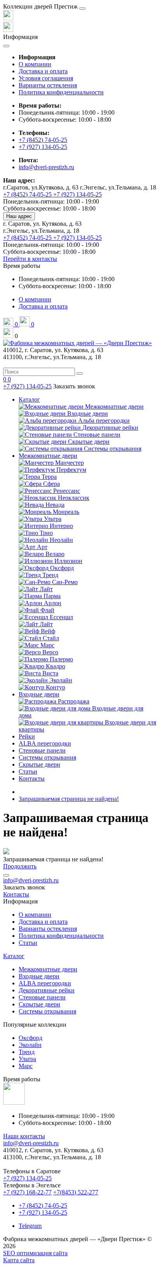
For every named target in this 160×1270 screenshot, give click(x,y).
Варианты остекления (48, 85)
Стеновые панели (42, 750)
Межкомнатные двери (48, 455)
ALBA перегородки (45, 743)
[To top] (6, 875)
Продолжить (20, 866)
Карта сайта (19, 1260)
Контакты (32, 778)
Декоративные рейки (47, 990)
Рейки (27, 736)
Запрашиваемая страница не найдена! (69, 798)
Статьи (28, 771)
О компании (35, 64)
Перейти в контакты (30, 258)
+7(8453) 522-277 (75, 1192)
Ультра (27, 1059)
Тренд (27, 1052)
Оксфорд (30, 1037)
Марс (26, 1066)
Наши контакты (24, 1136)
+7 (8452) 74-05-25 (43, 139)
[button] (21, 265)
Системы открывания (47, 757)
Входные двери (39, 694)
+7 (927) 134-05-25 (43, 146)
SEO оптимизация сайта (35, 1253)
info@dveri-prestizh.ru (46, 167)
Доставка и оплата (43, 71)
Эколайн (30, 1045)
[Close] (82, 8)
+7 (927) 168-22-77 (27, 1192)
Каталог (29, 399)
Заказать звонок (74, 386)
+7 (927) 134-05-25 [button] (27, 1178)
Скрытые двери (39, 764)
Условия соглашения (46, 78)
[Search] (80, 373)
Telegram (30, 1225)
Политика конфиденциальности (61, 92)
